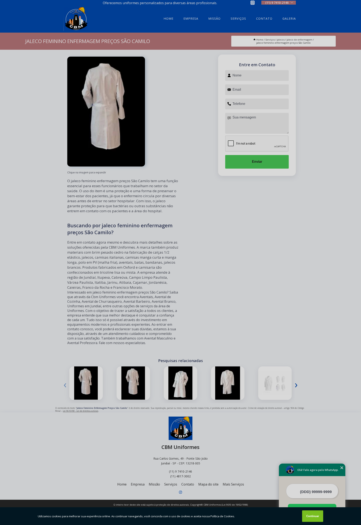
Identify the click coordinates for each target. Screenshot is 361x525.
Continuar (312, 516)
